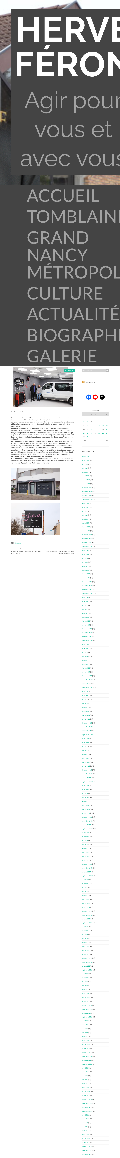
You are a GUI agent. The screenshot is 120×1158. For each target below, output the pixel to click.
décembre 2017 (87, 864)
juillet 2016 (85, 931)
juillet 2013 (85, 1072)
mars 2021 (85, 711)
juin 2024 (85, 558)
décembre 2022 (87, 629)
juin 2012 (85, 1123)
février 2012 (86, 1138)
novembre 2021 (87, 680)
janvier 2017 (86, 907)
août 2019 (85, 785)
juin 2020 (85, 746)
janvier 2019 (86, 813)
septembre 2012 (87, 1111)
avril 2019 (85, 801)
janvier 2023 (86, 625)
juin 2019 (85, 793)
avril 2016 (85, 942)
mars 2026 (85, 476)
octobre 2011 (86, 1154)
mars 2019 (85, 805)
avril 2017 (85, 895)
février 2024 (86, 574)
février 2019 (86, 809)
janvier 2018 (86, 860)
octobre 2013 (86, 1060)
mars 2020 (85, 758)
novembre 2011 (87, 1150)
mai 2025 (85, 515)
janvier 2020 (86, 766)
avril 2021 (85, 707)
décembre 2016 (87, 911)
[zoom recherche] (107, 370)
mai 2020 (85, 750)
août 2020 (85, 738)
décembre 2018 (87, 817)
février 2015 (86, 997)
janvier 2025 (86, 531)
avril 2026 (85, 472)
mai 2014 (85, 1033)
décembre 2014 (87, 1005)
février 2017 (86, 903)
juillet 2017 (85, 883)
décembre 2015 (87, 958)
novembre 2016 (87, 915)
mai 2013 (85, 1080)
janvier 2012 (86, 1142)
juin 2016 (85, 934)
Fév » (106, 440)
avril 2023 (85, 613)
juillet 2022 (85, 648)
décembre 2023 (87, 582)
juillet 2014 (85, 1025)
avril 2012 (85, 1131)
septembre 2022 (87, 640)
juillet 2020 (85, 742)
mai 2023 (85, 609)
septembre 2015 (87, 970)
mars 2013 (85, 1087)
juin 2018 (85, 840)
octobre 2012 (86, 1107)
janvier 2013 (86, 1095)
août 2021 (85, 691)
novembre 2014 (87, 1009)
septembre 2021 (87, 687)
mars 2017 (85, 899)
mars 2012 (85, 1134)
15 (107, 425)
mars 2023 (85, 617)
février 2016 (86, 950)
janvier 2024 (86, 578)
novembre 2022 (87, 633)
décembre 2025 (87, 488)
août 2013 (85, 1068)
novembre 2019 (87, 774)
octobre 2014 (86, 1013)
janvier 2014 (86, 1048)
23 (84, 433)
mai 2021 (85, 703)
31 (87, 437)
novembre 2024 (87, 538)
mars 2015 (85, 993)
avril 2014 (85, 1036)
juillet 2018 (85, 836)
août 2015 (85, 974)
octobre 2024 (86, 542)
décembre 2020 (87, 723)
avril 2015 (85, 989)
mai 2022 (85, 656)
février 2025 (86, 527)
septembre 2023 (87, 593)
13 (99, 425)
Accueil (63, 195)
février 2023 (86, 621)
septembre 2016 (87, 923)
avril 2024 (85, 566)
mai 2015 (85, 985)
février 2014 (86, 1044)
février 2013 (86, 1091)
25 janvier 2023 (17, 412)
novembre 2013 (87, 1056)
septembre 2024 (87, 546)
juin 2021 (85, 699)
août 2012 (85, 1115)
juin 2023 (85, 605)
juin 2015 (85, 981)
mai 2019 (85, 797)
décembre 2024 (87, 535)
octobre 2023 (86, 589)
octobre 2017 (86, 872)
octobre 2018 (86, 825)
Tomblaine (18, 543)
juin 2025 (85, 511)
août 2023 (85, 597)
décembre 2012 (87, 1099)
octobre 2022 (86, 636)
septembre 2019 (87, 782)
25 (91, 433)
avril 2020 (85, 754)
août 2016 (85, 927)
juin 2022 (85, 652)
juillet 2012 (85, 1119)
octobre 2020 (86, 731)
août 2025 (85, 503)
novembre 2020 (87, 727)
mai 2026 (85, 468)
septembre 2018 (87, 829)
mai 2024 (85, 562)
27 (99, 433)
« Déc (84, 440)
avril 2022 (85, 660)
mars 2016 (85, 946)
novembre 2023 (87, 586)
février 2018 (86, 856)
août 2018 (85, 833)
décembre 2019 (87, 770)
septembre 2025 (87, 499)
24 (87, 433)
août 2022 (85, 644)
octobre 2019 (86, 778)
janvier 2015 (86, 1001)
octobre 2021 (86, 684)
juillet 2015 (85, 978)
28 (103, 433)
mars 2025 (85, 523)
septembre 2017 (87, 876)
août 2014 (85, 1021)
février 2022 (86, 668)
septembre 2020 (87, 735)
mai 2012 (85, 1127)
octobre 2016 (86, 919)
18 (91, 429)
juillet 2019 (85, 789)
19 (95, 429)
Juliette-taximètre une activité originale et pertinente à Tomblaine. (60, 551)
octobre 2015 (86, 966)
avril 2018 (85, 848)
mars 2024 (85, 570)
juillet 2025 (85, 507)
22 (107, 429)
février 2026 (86, 480)
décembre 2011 (87, 1146)
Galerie (62, 355)
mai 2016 (85, 938)
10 (87, 425)
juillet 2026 (85, 460)
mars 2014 (85, 1040)
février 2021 (86, 715)
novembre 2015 (87, 962)
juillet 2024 (85, 554)
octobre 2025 (86, 495)
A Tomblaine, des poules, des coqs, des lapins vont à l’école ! (26, 551)
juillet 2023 (85, 601)
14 (103, 425)
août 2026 (85, 456)
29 (107, 433)
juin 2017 (85, 887)
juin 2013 (85, 1076)
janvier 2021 (86, 719)
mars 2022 (85, 664)
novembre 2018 (87, 821)
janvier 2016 (86, 954)
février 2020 (86, 762)
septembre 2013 (87, 1064)
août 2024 (85, 550)
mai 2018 (85, 844)
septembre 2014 (87, 1017)
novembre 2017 (87, 868)
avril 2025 (85, 519)
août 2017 (85, 880)
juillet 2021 (85, 695)
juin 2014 (85, 1029)
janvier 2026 (86, 484)
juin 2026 (85, 464)
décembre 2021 (87, 676)
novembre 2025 (87, 491)
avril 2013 (85, 1083)
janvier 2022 (86, 672)
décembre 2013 (87, 1052)
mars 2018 (85, 852)
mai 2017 (85, 891)
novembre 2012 (87, 1103)
